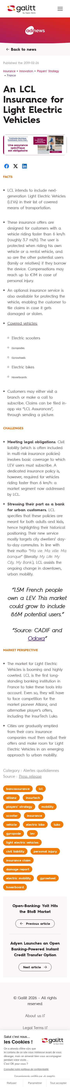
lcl (41, 789)
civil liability (15, 851)
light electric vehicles (22, 842)
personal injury (45, 851)
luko (57, 824)
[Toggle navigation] (60, 8)
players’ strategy (19, 806)
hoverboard (15, 887)
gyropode (13, 833)
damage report (17, 869)
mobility (47, 806)
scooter (12, 815)
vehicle (11, 824)
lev (32, 833)
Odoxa (36, 638)
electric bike (35, 824)
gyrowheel (48, 878)
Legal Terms (33, 1027)
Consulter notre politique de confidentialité (26, 1069)
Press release (30, 776)
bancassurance (18, 789)
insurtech (33, 798)
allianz (11, 798)
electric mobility (18, 878)
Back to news (22, 49)
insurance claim (18, 860)
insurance (34, 815)
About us (33, 1015)
